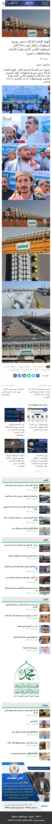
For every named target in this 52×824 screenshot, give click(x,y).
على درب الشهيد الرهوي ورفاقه (28, 626)
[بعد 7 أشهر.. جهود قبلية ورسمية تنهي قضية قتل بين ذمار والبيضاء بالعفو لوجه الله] (44, 580)
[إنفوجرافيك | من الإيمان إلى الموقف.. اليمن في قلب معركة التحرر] (37, 415)
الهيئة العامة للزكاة (14, 369)
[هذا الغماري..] (44, 724)
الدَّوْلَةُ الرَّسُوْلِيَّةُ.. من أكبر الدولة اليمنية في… (24, 753)
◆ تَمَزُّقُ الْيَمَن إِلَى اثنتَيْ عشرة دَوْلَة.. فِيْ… (24, 528)
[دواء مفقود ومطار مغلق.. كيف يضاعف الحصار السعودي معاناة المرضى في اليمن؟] (44, 510)
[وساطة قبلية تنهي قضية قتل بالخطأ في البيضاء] (44, 559)
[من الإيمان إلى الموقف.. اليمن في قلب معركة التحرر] (44, 499)
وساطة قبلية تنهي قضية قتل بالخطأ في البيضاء (23, 556)
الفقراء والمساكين (27, 369)
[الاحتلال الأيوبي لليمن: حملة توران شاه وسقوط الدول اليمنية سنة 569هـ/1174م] (44, 488)
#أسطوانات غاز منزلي (10, 366)
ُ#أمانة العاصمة (45, 369)
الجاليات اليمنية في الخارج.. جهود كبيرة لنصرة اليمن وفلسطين (13, 391)
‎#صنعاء (36, 369)
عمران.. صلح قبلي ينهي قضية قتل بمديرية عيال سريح (21, 545)
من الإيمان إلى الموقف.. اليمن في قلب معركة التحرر (21, 496)
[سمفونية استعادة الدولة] (44, 651)
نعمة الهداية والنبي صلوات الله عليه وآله (25, 637)
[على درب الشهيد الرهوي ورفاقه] (44, 629)
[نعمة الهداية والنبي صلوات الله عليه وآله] (44, 640)
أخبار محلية (20, 409)
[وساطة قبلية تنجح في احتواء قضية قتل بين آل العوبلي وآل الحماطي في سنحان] (44, 569)
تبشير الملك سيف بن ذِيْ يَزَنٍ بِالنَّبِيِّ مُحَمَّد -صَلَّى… (22, 743)
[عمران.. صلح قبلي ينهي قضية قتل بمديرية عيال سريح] (44, 548)
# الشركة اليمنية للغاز (38, 366)
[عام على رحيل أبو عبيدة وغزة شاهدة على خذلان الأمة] (44, 618)
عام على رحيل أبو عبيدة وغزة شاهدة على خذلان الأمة (21, 615)
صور (45, 409)
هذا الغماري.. (34, 721)
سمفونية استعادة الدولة (30, 648)
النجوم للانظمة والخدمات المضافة (20, 820)
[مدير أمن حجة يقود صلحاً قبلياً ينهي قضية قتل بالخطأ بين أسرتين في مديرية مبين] (44, 591)
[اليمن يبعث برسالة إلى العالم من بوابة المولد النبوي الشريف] (44, 608)
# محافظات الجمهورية (24, 366)
